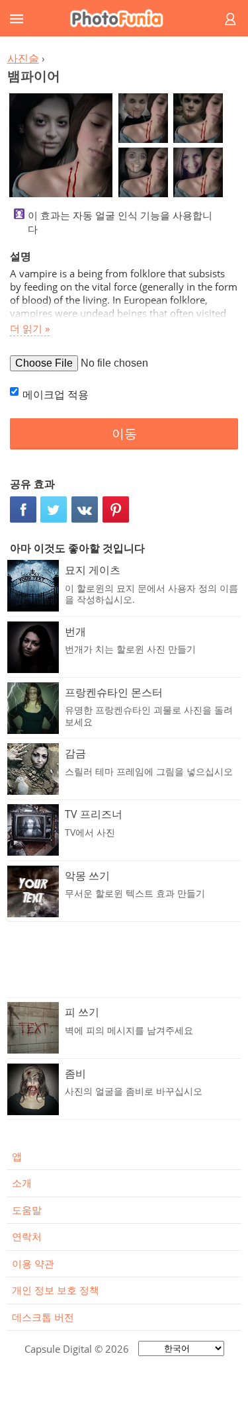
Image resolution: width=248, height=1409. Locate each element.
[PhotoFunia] (122, 18)
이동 (124, 434)
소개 (22, 1182)
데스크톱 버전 (43, 1317)
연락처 (27, 1236)
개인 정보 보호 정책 (55, 1289)
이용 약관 (33, 1263)
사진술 (23, 58)
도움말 (27, 1209)
